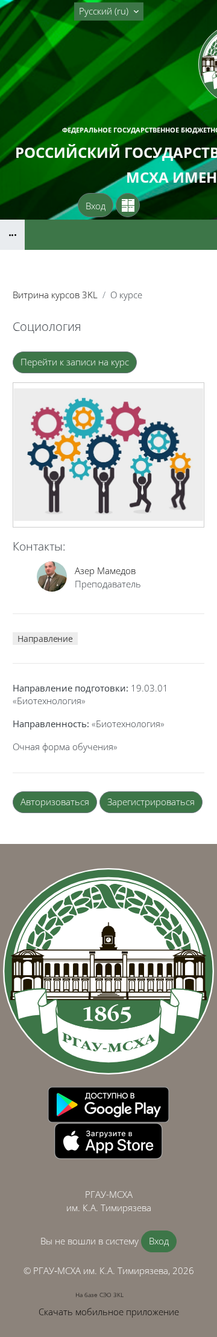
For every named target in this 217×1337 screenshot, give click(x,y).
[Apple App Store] (108, 1140)
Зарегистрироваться (151, 802)
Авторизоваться (54, 802)
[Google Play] (108, 1103)
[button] (108, 11)
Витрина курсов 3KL (55, 295)
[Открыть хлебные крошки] (12, 235)
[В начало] (108, 971)
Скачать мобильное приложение (109, 1312)
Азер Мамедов (105, 570)
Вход (95, 206)
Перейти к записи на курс (74, 362)
